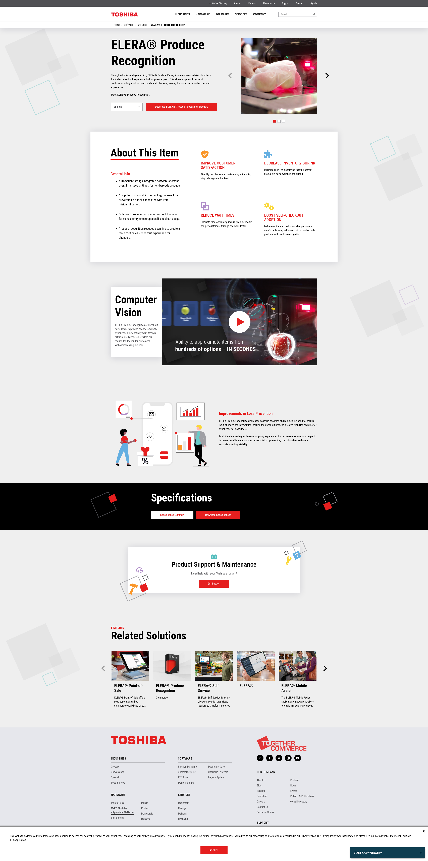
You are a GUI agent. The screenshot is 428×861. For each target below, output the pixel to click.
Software (129, 24)
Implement (183, 803)
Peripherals (147, 813)
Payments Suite (216, 766)
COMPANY (259, 14)
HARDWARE (203, 14)
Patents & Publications (302, 796)
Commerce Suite (187, 772)
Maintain (182, 813)
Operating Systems (218, 772)
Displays (145, 819)
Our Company (266, 772)
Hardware (118, 794)
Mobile (144, 803)
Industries (118, 758)
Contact (300, 3)
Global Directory (219, 3)
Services (184, 794)
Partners (252, 3)
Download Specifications (218, 514)
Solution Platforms (187, 766)
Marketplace (269, 3)
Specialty (116, 777)
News (293, 785)
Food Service (118, 782)
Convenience (117, 772)
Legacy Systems (217, 777)
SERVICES (241, 14)
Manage (182, 808)
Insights (261, 790)
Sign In (313, 3)
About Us (261, 780)
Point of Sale (118, 803)
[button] (326, 75)
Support (285, 3)
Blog (259, 785)
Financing (183, 819)
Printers (145, 808)
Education (262, 796)
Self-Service (117, 817)
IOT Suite (142, 24)
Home (117, 24)
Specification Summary (172, 514)
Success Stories (265, 812)
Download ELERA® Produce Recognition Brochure (181, 106)
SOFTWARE (222, 14)
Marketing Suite (186, 782)
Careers (238, 3)
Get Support (214, 583)
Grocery (115, 766)
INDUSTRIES (182, 14)
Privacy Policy (18, 840)
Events (293, 790)
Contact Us (262, 807)
